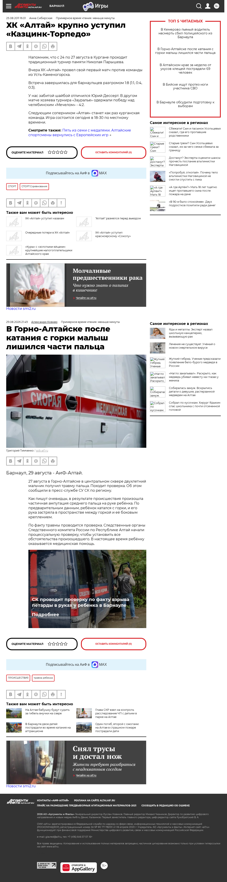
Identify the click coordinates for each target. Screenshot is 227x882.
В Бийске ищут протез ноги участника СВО (185, 86)
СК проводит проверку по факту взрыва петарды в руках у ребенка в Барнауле (80, 602)
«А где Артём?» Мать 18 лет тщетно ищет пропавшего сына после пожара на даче (193, 190)
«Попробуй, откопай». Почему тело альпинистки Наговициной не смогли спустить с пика (193, 176)
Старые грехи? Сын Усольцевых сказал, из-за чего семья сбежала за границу (194, 146)
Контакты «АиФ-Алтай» (53, 800)
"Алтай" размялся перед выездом (118, 218)
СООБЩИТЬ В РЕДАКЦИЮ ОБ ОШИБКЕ (165, 805)
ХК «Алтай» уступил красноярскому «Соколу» (113, 234)
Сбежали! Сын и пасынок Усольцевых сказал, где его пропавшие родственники (195, 132)
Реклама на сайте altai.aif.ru (94, 800)
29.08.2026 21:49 (17, 322)
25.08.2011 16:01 (16, 18)
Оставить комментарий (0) (113, 152)
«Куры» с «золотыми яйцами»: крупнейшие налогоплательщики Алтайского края (48, 250)
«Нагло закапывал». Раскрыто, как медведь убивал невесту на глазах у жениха (194, 377)
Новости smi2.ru (21, 308)
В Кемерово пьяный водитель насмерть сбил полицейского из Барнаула (185, 33)
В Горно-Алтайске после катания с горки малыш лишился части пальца (185, 51)
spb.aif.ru (42, 450)
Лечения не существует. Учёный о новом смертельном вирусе (192, 345)
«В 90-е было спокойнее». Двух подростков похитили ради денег (192, 203)
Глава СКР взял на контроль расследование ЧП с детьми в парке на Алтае (116, 713)
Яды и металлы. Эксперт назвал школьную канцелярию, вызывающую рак (191, 333)
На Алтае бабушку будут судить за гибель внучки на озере (47, 711)
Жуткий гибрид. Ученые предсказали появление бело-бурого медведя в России (195, 362)
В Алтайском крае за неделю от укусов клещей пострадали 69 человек (185, 69)
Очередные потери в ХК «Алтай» (47, 232)
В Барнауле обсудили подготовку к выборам (185, 104)
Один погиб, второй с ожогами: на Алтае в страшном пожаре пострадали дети (117, 727)
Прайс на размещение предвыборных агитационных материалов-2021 (86, 805)
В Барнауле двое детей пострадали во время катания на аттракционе (48, 727)
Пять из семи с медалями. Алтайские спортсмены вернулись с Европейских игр (79, 132)
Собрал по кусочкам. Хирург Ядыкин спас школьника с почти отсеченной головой (194, 406)
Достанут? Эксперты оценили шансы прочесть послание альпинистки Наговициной (194, 161)
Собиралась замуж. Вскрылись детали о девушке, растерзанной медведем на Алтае (192, 391)
